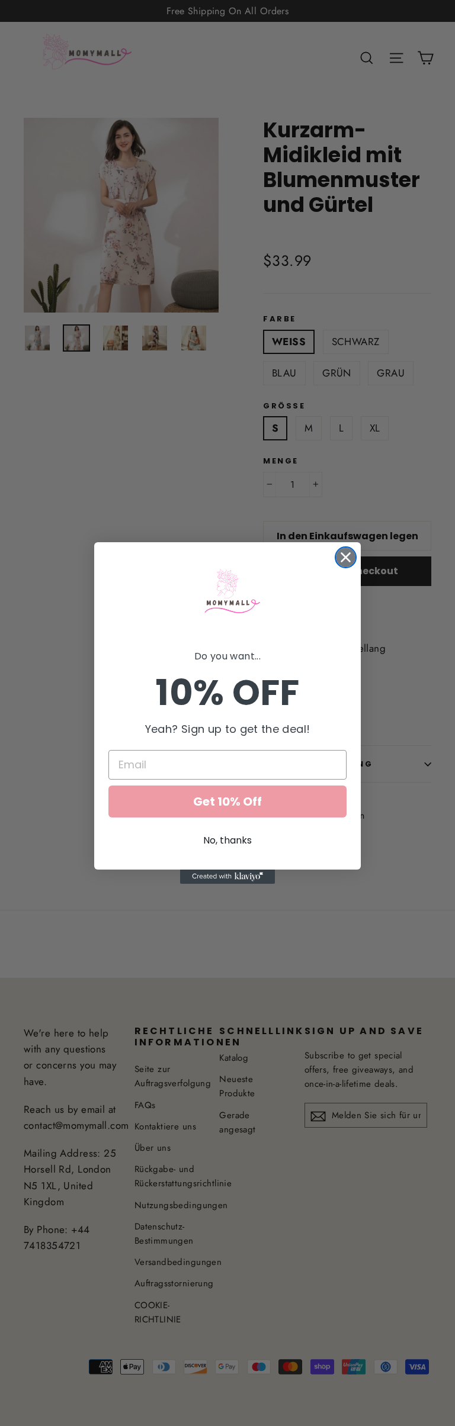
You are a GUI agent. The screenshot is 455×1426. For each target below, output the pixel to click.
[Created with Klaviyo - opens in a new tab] (227, 877)
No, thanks (227, 840)
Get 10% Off (227, 801)
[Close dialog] (345, 557)
